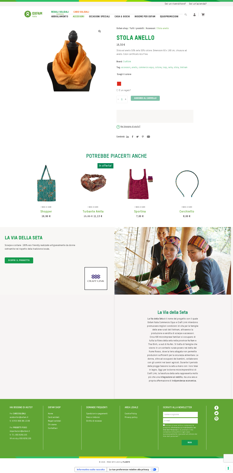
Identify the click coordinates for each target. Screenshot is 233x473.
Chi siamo (52, 425)
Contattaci (53, 428)
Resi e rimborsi (93, 417)
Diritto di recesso (94, 421)
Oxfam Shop (122, 28)
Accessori (78, 16)
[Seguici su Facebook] (216, 408)
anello (134, 67)
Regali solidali (60, 12)
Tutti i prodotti (137, 28)
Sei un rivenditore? (175, 4)
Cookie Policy (131, 414)
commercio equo (146, 67)
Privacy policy (131, 417)
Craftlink (127, 62)
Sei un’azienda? (198, 4)
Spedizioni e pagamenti (97, 414)
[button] (99, 31)
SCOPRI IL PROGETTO (19, 260)
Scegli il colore (124, 74)
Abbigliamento (59, 16)
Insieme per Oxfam (145, 16)
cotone (158, 67)
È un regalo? (125, 90)
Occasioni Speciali (99, 16)
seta (170, 67)
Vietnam (183, 67)
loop (165, 67)
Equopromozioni (169, 16)
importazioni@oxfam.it (20, 431)
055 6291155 (21, 435)
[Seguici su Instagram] (216, 418)
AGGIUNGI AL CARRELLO (145, 98)
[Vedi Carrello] (203, 14)
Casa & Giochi (122, 16)
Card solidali (81, 12)
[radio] (119, 84)
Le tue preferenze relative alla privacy (129, 469)
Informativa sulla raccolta (91, 469)
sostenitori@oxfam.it (19, 417)
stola (176, 67)
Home (50, 414)
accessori (125, 67)
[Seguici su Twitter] (216, 413)
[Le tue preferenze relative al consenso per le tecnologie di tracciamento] (228, 468)
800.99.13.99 (24, 421)
